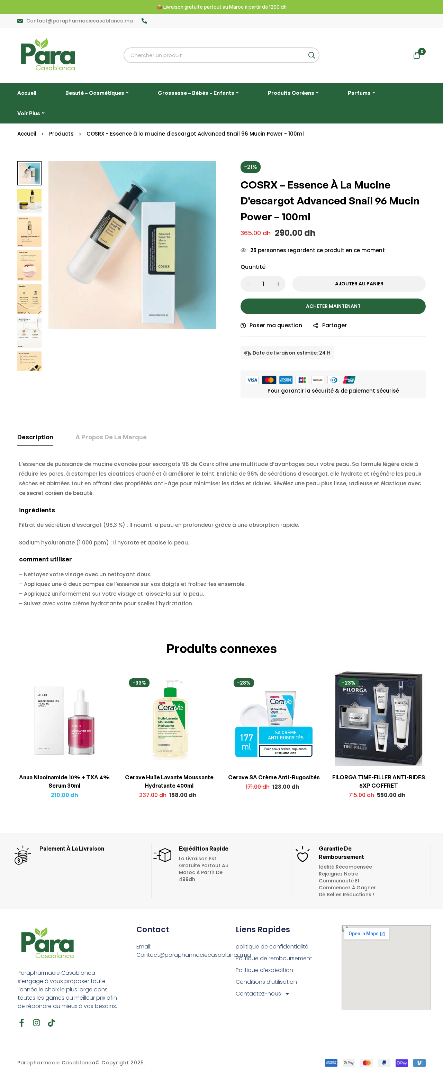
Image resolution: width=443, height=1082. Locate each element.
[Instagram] (36, 1023)
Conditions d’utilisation (266, 982)
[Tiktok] (51, 1023)
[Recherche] (311, 55)
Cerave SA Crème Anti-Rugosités (274, 777)
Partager (334, 325)
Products (61, 133)
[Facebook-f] (22, 1023)
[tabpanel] (221, 533)
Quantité (253, 267)
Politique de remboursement (274, 958)
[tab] (35, 437)
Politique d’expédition (264, 970)
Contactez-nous (258, 994)
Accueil (26, 133)
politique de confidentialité (272, 947)
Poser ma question (276, 325)
